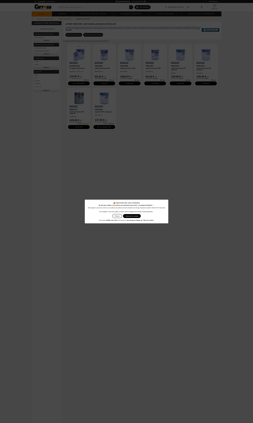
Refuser (117, 216)
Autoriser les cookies (131, 216)
